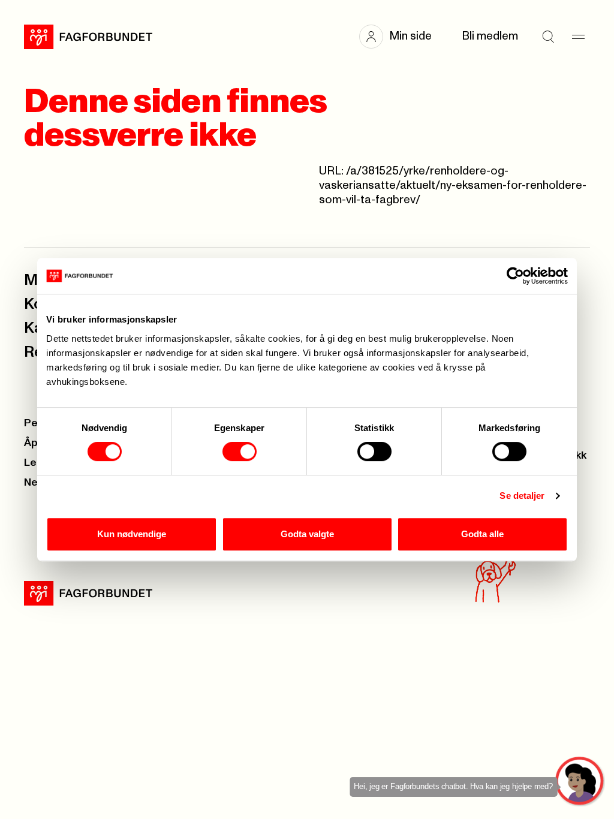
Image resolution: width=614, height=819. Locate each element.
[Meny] (578, 37)
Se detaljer (521, 495)
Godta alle (482, 534)
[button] (401, 37)
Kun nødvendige (131, 534)
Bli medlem (490, 36)
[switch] (239, 451)
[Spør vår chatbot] (580, 781)
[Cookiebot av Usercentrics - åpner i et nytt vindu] (515, 276)
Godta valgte (307, 534)
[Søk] (548, 37)
